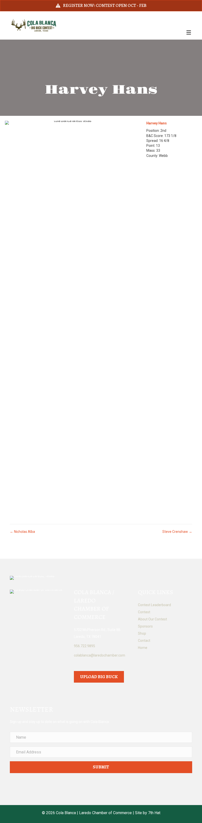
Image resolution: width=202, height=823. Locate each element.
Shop (142, 633)
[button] (101, 767)
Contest (144, 612)
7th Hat (154, 812)
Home (142, 648)
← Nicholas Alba (22, 532)
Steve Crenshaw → (177, 532)
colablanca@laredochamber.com (99, 655)
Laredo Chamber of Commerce (105, 812)
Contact (144, 641)
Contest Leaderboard (154, 605)
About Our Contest (152, 619)
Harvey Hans (156, 123)
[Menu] (189, 32)
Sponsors (145, 626)
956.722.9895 (84, 646)
